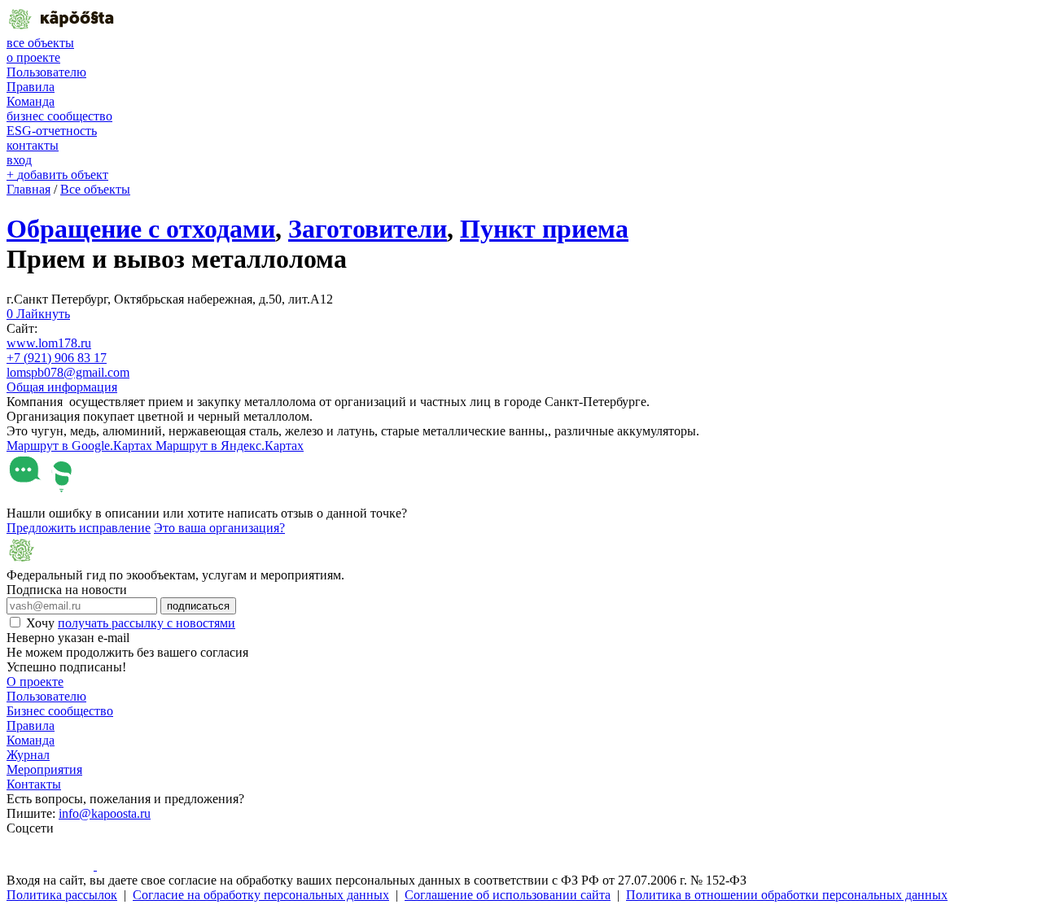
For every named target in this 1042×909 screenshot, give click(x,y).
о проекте (33, 57)
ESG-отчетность (52, 131)
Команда (31, 101)
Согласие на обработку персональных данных (261, 895)
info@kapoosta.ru (105, 813)
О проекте (35, 681)
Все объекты (95, 189)
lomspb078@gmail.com (68, 372)
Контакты (34, 784)
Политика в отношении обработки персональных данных (787, 895)
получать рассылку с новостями (146, 623)
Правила (31, 87)
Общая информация (62, 387)
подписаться (198, 606)
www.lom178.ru (49, 343)
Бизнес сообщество (60, 711)
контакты (33, 145)
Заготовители (367, 228)
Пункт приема (544, 228)
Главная (28, 189)
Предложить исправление (79, 528)
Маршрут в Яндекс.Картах (229, 445)
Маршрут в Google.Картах (81, 445)
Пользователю (46, 72)
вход (19, 160)
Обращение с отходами (141, 228)
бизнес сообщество (59, 116)
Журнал (28, 755)
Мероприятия (44, 769)
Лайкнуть (38, 314)
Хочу (130, 623)
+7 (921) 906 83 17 (57, 358)
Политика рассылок (62, 895)
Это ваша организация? (219, 528)
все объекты (40, 43)
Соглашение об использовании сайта (508, 895)
